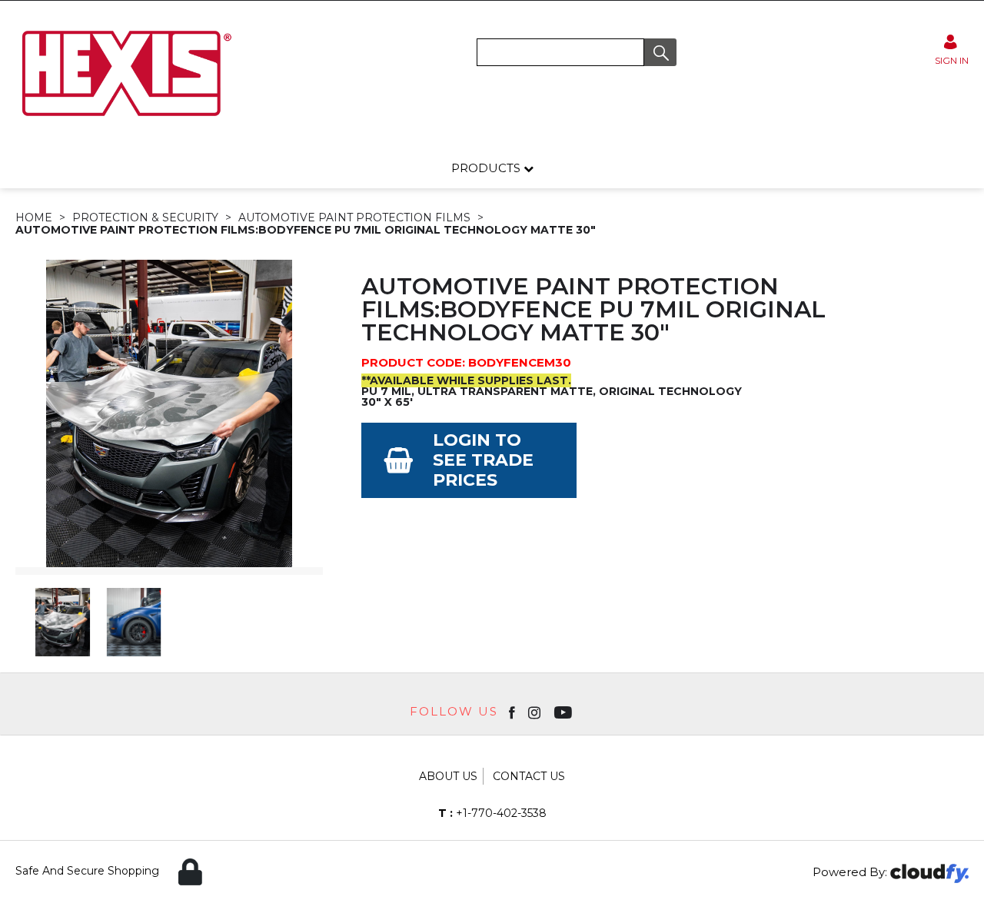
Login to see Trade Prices (483, 460)
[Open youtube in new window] (564, 712)
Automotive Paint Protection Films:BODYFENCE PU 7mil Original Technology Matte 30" (305, 230)
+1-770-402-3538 (492, 813)
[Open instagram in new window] (536, 712)
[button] (660, 52)
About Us (448, 776)
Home (33, 217)
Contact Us (529, 776)
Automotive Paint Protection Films (354, 217)
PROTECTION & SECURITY (145, 217)
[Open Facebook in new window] (513, 712)
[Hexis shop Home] (125, 121)
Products (487, 168)
